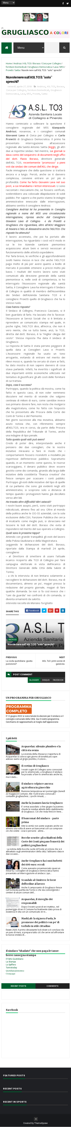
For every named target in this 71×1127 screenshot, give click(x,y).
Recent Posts (18, 986)
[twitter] (68, 3)
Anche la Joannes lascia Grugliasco (42, 803)
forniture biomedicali (16, 66)
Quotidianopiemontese (15, 970)
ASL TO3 (27, 63)
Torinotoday (11, 967)
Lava (56, 66)
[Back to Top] (36, 1119)
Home (9, 63)
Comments (52, 986)
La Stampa (11, 962)
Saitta (17, 70)
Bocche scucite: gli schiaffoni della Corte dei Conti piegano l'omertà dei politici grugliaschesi (42, 841)
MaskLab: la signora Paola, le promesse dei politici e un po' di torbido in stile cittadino (40, 922)
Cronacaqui (10, 973)
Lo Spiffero (11, 964)
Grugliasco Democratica (40, 66)
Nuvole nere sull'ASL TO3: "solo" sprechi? (31, 644)
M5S (62, 66)
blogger (34, 680)
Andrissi (18, 63)
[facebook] (63, 3)
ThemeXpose (41, 1123)
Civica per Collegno (51, 63)
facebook (58, 680)
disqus (45, 680)
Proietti (9, 70)
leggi (52, 147)
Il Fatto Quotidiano (14, 959)
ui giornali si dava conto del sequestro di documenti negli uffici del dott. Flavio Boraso (35, 154)
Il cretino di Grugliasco (35, 765)
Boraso (36, 63)
